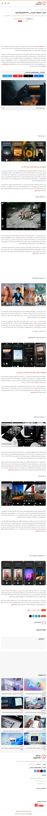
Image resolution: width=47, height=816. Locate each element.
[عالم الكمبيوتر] (40, 3)
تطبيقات (29, 610)
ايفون (34, 610)
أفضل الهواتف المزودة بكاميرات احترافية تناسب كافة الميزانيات (29, 372)
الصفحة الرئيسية (43, 10)
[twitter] (28, 76)
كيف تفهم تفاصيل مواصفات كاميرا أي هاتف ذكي (31, 167)
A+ (21, 21)
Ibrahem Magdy (29, 814)
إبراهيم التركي (28, 18)
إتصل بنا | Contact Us (40, 781)
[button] (39, 616)
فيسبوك (44, 729)
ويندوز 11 (21, 692)
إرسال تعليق (41, 639)
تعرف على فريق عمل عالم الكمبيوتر (37, 778)
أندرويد (36, 331)
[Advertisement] (23, 35)
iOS (33, 331)
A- (19, 21)
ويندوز (22, 729)
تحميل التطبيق (38, 190)
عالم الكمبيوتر (18, 811)
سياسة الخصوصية (40, 784)
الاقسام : (44, 764)
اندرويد (37, 10)
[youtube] (18, 76)
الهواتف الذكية (39, 46)
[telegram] (7, 76)
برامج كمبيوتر (43, 710)
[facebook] (39, 76)
